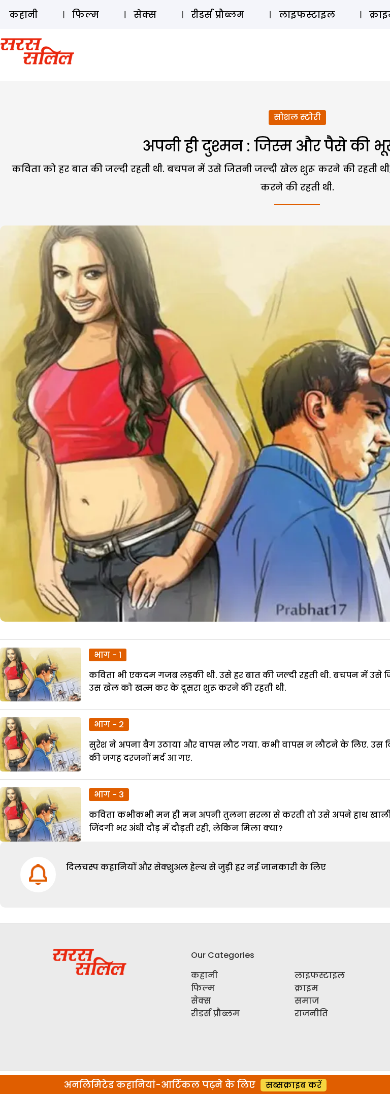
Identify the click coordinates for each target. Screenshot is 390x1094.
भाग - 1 (107, 655)
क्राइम (306, 988)
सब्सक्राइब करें (293, 1085)
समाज (307, 1001)
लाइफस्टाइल (307, 14)
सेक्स (145, 14)
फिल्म (85, 14)
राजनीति (311, 1013)
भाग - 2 (109, 724)
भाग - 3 (109, 794)
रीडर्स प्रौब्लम (217, 14)
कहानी (23, 14)
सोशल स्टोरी (297, 117)
